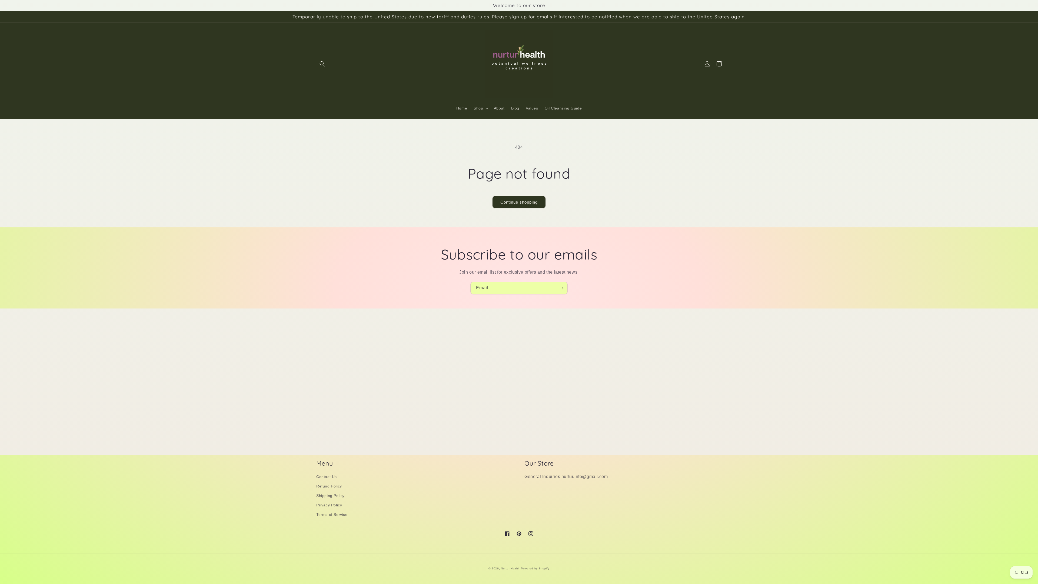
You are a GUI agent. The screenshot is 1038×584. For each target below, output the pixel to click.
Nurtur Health (510, 568)
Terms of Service (332, 514)
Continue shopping (519, 202)
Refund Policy (329, 486)
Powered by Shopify (535, 568)
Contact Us (326, 476)
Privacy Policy (329, 505)
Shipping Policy (330, 495)
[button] (322, 64)
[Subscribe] (561, 288)
